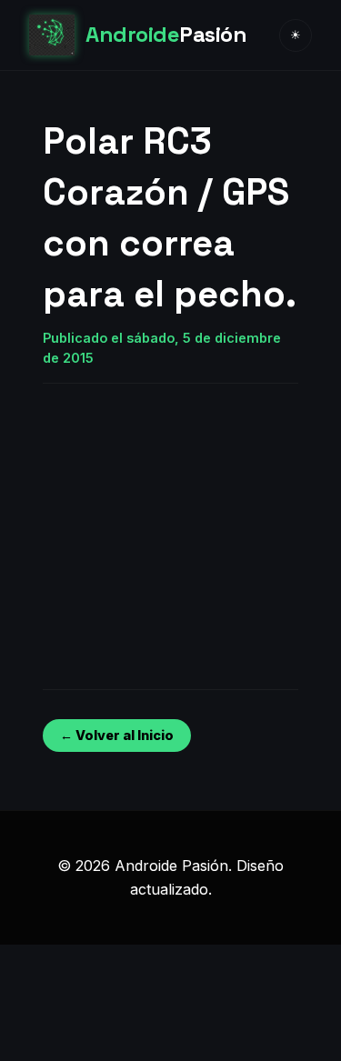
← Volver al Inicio (117, 735)
